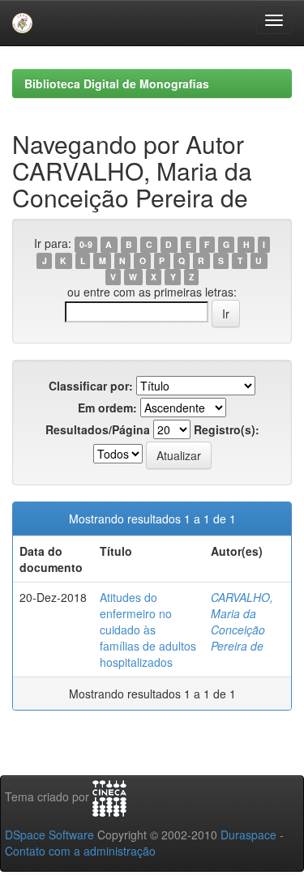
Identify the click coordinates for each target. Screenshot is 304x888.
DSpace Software (49, 834)
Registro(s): (226, 429)
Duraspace (248, 834)
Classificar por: (91, 386)
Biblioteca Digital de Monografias (116, 83)
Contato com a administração (80, 851)
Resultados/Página (97, 429)
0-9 (85, 244)
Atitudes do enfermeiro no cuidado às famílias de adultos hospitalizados (148, 629)
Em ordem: (107, 407)
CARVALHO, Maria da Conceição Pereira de (242, 621)
